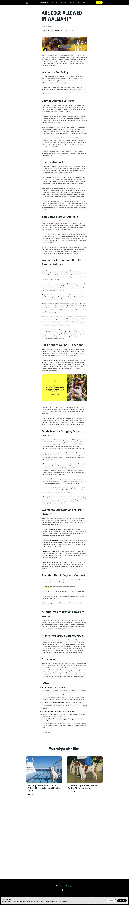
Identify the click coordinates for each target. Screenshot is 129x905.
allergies (44, 544)
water (48, 586)
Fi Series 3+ (71, 2)
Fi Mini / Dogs (53, 2)
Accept (122, 900)
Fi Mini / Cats (62, 2)
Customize (111, 900)
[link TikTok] (66, 890)
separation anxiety (47, 555)
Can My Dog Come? (48, 30)
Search (83, 2)
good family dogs (70, 644)
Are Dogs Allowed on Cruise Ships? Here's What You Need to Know (44, 788)
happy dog (64, 440)
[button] (44, 389)
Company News (44, 2)
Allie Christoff (31, 794)
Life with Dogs (58, 30)
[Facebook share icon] (69, 30)
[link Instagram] (62, 890)
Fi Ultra (78, 2)
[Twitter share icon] (66, 30)
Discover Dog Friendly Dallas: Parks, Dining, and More (83, 786)
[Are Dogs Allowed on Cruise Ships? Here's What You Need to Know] (44, 769)
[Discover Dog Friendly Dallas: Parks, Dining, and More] (85, 769)
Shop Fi (99, 2)
